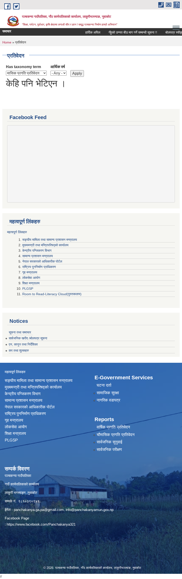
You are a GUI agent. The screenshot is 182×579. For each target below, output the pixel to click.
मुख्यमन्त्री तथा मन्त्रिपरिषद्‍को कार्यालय (45, 245)
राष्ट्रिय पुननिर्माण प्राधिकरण (39, 267)
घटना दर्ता (104, 385)
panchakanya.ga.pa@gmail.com (39, 510)
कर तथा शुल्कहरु (19, 350)
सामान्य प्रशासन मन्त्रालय (38, 256)
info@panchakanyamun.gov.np (90, 510)
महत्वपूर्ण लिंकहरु (17, 232)
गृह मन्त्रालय (30, 272)
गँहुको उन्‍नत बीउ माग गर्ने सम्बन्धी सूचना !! (127, 32)
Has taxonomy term (23, 67)
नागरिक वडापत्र (108, 400)
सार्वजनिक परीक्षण (109, 449)
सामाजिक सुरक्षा (108, 393)
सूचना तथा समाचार (20, 332)
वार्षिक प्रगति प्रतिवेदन (113, 427)
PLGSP (28, 288)
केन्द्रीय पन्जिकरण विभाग (37, 250)
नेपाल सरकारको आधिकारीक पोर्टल (42, 261)
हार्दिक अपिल (86, 32)
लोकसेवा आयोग (31, 278)
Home (6, 42)
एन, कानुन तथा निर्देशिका (23, 344)
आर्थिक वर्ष (57, 67)
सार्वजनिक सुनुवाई (109, 442)
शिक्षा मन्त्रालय (31, 283)
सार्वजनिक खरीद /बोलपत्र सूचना (28, 338)
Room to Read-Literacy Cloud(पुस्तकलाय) (52, 294)
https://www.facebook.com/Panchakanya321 (41, 524)
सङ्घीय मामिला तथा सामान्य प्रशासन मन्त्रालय (49, 240)
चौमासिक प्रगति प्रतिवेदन (116, 434)
